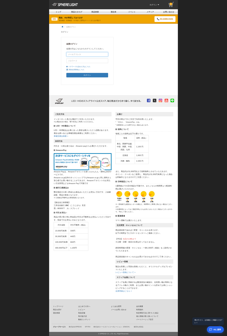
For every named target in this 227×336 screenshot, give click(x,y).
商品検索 (95, 12)
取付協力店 (82, 316)
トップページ (58, 306)
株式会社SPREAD (75, 327)
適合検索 (56, 313)
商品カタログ (76, 12)
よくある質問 (116, 306)
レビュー (81, 310)
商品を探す (57, 310)
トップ (58, 12)
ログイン (153, 5)
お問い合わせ (168, 12)
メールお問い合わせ (118, 310)
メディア (150, 12)
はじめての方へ (84, 306)
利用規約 (139, 310)
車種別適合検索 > (61, 136)
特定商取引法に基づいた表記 (147, 313)
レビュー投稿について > (125, 272)
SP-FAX (87, 327)
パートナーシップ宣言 (144, 319)
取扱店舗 (81, 313)
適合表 (113, 12)
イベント (132, 12)
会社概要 (139, 306)
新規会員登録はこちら (76, 70)
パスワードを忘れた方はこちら (79, 67)
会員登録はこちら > (123, 291)
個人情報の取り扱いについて (147, 316)
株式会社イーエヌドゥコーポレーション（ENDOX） (112, 327)
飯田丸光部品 (138, 327)
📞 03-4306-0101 (165, 19)
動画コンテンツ (84, 319)
